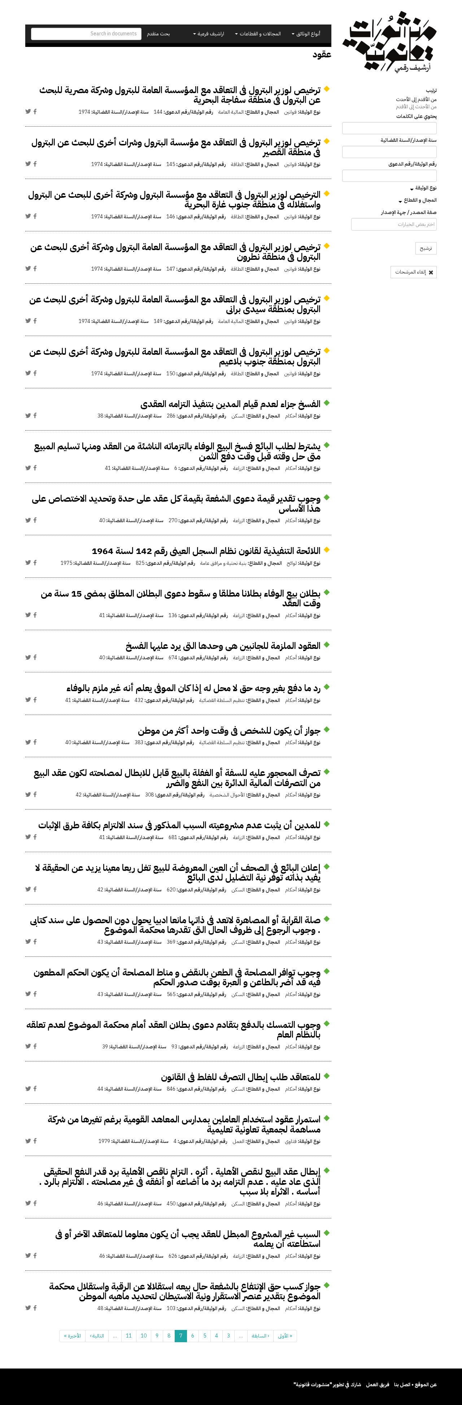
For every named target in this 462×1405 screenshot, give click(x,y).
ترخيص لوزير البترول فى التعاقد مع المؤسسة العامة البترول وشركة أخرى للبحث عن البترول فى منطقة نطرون (175, 252)
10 (144, 1336)
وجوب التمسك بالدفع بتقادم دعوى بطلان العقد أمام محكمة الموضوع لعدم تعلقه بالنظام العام (173, 1030)
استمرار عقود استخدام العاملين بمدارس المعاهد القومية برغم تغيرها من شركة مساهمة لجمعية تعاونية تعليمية (184, 1124)
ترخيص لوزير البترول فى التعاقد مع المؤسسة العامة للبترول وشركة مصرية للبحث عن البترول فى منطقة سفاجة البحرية (180, 95)
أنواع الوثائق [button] (307, 34)
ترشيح (426, 248)
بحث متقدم (158, 34)
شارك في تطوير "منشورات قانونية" (327, 1384)
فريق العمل (377, 1384)
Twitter (28, 111)
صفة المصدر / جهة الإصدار (409, 212)
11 (129, 1336)
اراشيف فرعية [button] (210, 34)
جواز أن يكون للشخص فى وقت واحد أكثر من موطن (229, 730)
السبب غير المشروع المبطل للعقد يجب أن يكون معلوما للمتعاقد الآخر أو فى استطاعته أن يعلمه (188, 1239)
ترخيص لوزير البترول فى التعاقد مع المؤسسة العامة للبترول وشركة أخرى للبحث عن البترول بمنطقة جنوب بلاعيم (175, 356)
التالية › (97, 1336)
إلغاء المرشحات (411, 272)
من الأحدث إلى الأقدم (416, 106)
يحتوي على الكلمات (416, 116)
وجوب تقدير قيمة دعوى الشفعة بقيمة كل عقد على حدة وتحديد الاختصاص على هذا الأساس (176, 503)
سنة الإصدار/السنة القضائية (409, 140)
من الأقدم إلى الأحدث (416, 99)
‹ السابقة (260, 1336)
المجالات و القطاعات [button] (260, 34)
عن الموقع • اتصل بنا (415, 1384)
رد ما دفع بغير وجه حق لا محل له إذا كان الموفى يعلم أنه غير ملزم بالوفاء (193, 688)
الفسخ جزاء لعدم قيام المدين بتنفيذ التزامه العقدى (230, 404)
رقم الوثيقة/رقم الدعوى (412, 164)
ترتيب (431, 90)
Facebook (35, 111)
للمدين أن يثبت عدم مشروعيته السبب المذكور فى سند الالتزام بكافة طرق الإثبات (179, 825)
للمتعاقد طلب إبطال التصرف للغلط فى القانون (241, 1077)
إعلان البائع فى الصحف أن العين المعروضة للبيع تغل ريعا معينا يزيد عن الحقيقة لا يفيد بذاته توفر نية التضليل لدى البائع (178, 873)
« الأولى (285, 1336)
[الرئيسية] (389, 42)
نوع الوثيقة (426, 188)
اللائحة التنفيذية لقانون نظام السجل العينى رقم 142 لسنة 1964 (206, 551)
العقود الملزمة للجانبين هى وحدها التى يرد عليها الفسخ (223, 646)
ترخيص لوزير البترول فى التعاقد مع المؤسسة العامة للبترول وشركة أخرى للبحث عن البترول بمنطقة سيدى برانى (175, 304)
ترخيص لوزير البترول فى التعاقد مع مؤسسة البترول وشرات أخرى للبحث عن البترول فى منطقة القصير (176, 147)
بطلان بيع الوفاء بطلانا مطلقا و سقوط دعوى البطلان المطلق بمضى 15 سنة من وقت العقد (181, 598)
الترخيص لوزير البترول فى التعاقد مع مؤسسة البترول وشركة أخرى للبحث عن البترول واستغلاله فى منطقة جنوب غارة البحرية (174, 199)
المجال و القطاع (420, 200)
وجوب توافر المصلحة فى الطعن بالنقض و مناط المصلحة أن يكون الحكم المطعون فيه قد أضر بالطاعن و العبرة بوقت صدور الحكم (177, 977)
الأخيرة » (72, 1336)
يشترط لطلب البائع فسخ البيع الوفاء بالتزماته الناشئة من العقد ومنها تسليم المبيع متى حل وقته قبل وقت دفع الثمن (177, 451)
